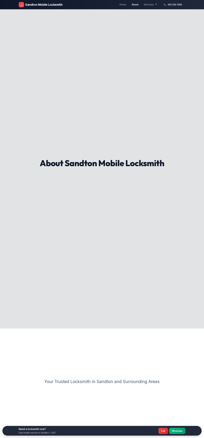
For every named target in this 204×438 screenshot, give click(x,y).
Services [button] (149, 4)
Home (122, 4)
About (135, 4)
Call (163, 431)
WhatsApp (177, 431)
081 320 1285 (175, 4)
